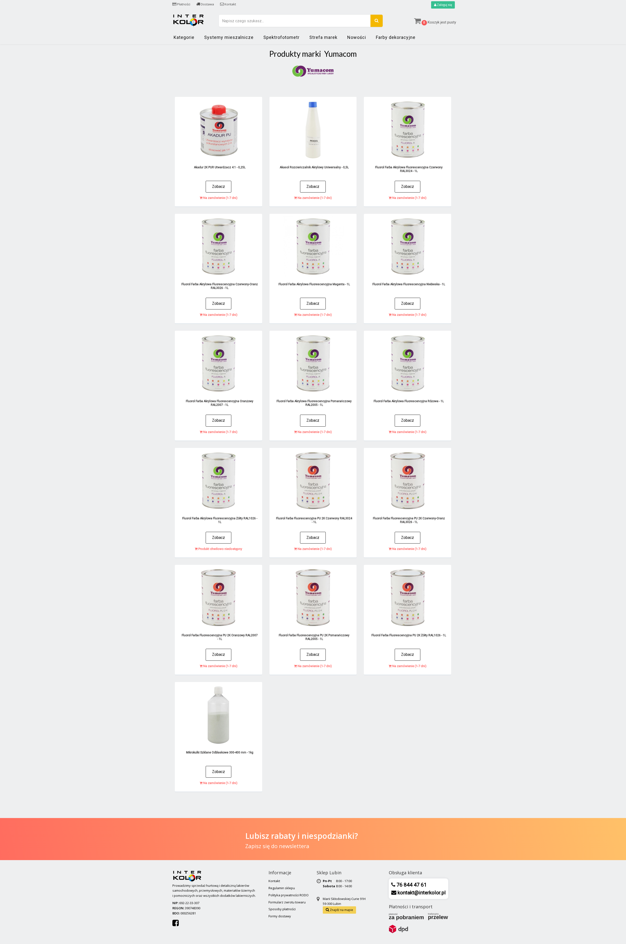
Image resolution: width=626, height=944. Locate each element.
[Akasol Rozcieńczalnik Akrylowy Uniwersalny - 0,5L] (313, 129)
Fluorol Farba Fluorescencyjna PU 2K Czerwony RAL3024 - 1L (314, 520)
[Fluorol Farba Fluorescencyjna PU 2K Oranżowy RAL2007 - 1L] (218, 597)
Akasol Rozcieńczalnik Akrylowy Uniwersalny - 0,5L (314, 167)
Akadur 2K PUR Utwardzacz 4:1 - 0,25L (220, 167)
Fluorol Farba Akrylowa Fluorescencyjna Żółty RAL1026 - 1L (219, 520)
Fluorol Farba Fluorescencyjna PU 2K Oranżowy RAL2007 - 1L (220, 637)
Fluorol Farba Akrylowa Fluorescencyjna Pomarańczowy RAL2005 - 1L (314, 403)
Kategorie (184, 37)
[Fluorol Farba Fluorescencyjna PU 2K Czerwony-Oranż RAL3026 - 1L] (407, 480)
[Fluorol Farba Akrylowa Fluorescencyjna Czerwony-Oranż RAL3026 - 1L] (218, 246)
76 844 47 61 (411, 885)
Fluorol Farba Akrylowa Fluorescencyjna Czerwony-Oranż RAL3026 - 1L (219, 286)
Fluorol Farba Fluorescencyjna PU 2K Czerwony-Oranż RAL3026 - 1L (409, 520)
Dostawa (207, 4)
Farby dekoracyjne (395, 37)
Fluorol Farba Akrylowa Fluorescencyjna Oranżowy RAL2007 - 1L (219, 403)
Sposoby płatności (282, 909)
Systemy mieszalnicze (229, 37)
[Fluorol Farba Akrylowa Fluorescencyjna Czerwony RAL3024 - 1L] (407, 129)
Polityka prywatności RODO (288, 895)
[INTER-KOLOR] (188, 20)
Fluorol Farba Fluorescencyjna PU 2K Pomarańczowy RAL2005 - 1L (314, 637)
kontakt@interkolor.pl (421, 893)
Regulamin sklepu (281, 888)
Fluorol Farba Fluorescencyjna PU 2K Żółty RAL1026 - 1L (408, 635)
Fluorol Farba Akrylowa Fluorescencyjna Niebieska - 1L (408, 284)
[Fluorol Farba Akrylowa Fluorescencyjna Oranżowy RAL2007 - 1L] (218, 363)
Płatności (183, 4)
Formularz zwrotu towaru (287, 902)
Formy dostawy (279, 916)
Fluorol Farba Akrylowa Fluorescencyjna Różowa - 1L (409, 401)
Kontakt (230, 4)
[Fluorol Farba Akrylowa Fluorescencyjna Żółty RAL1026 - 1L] (218, 480)
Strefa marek (323, 37)
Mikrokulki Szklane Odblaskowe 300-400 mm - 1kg (219, 752)
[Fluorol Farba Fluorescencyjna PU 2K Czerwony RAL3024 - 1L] (313, 480)
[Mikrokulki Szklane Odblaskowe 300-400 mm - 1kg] (218, 714)
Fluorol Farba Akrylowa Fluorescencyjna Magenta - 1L (314, 284)
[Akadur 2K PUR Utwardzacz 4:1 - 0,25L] (218, 129)
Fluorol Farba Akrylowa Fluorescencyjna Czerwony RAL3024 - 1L (409, 169)
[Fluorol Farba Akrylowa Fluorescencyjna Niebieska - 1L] (407, 246)
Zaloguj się (444, 5)
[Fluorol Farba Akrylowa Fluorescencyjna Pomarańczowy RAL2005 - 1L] (313, 363)
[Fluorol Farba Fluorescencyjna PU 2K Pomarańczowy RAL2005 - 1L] (313, 597)
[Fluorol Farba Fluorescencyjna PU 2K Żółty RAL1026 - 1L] (407, 597)
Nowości (356, 37)
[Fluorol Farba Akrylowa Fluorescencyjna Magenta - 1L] (313, 246)
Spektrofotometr (281, 37)
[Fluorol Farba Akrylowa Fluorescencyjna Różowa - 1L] (407, 363)
